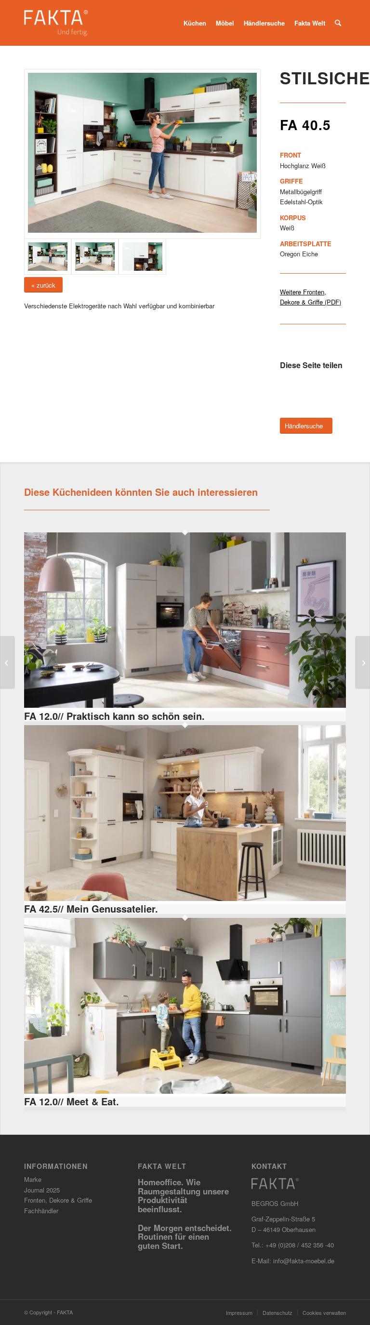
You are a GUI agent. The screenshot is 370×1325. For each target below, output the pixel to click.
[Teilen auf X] (304, 391)
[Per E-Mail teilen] (338, 391)
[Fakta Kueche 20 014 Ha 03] (142, 256)
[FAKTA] (56, 23)
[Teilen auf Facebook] (288, 391)
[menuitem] (195, 23)
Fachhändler (41, 1210)
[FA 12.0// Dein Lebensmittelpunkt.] (362, 662)
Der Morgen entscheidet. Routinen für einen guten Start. (185, 1236)
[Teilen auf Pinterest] (321, 391)
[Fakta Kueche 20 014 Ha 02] (95, 256)
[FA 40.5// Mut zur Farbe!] (7, 662)
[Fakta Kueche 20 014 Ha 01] (142, 154)
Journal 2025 (42, 1189)
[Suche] (338, 23)
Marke (32, 1179)
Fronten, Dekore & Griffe (58, 1200)
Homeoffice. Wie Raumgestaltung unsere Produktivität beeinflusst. (183, 1195)
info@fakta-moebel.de (303, 1260)
